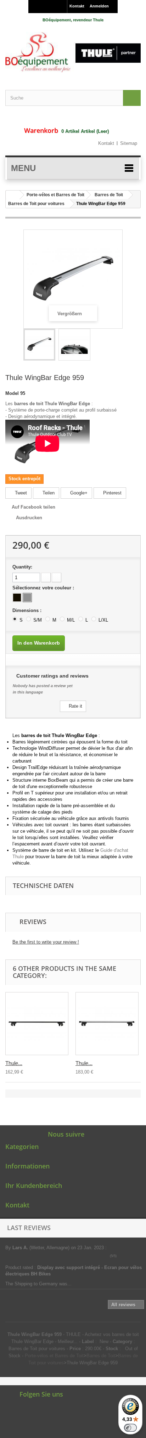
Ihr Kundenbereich (33, 1185)
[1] (120, 1256)
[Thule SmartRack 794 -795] (107, 1023)
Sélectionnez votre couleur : (43, 587)
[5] (140, 1256)
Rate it (74, 706)
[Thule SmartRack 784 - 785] (36, 1023)
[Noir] (17, 597)
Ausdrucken (29, 517)
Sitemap (128, 143)
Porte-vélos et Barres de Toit (55, 194)
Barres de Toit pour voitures (36, 203)
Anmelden (99, 6)
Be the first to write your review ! (45, 942)
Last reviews (29, 1227)
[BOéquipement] (73, 52)
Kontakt (76, 6)
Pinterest (112, 493)
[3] (130, 1256)
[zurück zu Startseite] (12, 195)
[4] (135, 1256)
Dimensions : (27, 610)
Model (12, 393)
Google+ (78, 493)
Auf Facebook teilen (33, 507)
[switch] (130, 1428)
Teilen (48, 493)
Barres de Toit (109, 194)
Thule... (13, 1063)
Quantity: (22, 567)
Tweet (20, 493)
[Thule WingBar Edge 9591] (39, 344)
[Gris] (27, 597)
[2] (125, 1256)
